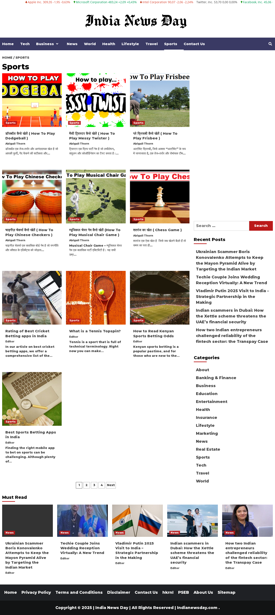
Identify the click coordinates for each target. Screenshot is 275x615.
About (202, 370)
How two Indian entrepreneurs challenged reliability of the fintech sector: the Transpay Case (232, 336)
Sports (170, 44)
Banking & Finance (216, 377)
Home (8, 44)
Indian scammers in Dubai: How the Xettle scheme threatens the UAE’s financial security (231, 316)
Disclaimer (118, 592)
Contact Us (194, 44)
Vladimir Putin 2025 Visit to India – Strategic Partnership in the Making (232, 296)
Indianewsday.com (197, 607)
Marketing (207, 433)
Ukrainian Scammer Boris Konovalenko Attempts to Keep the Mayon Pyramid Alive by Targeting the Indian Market (229, 260)
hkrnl (168, 592)
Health (108, 44)
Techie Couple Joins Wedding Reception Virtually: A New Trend (231, 280)
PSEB (183, 592)
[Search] (270, 44)
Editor (9, 341)
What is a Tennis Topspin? (95, 331)
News (72, 44)
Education (207, 393)
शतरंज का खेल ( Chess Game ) (157, 230)
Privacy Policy (36, 592)
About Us (203, 592)
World (90, 44)
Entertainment (211, 401)
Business (45, 44)
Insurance (206, 417)
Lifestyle (130, 44)
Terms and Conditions (79, 592)
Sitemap (226, 592)
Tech (25, 44)
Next (111, 485)
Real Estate (208, 449)
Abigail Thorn (15, 143)
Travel (151, 44)
